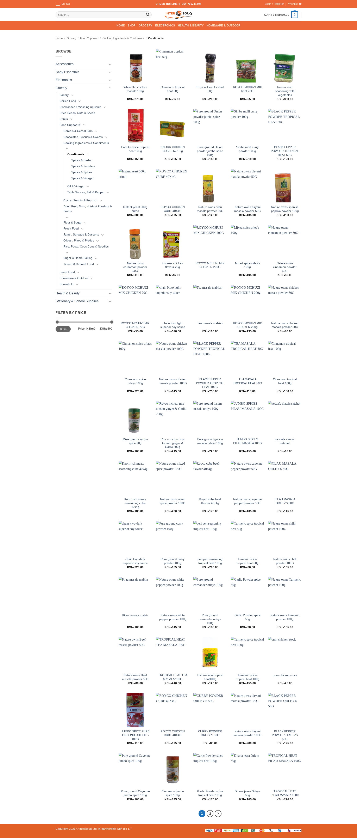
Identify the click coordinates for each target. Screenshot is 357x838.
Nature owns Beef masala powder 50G (135, 677)
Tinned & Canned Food (78, 264)
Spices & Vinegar (82, 178)
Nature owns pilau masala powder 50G (210, 209)
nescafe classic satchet (285, 441)
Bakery (64, 95)
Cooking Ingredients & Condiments (123, 38)
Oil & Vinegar (75, 186)
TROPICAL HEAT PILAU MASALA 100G (285, 793)
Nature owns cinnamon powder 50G (284, 267)
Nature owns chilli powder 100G (284, 561)
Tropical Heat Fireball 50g (210, 89)
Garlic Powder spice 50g (247, 617)
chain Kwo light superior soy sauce (172, 325)
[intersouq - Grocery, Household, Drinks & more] (179, 14)
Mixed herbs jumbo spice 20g (135, 441)
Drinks (64, 119)
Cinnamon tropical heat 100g (285, 381)
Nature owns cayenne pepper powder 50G (247, 501)
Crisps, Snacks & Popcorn (80, 200)
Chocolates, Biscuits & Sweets (83, 137)
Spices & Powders (83, 166)
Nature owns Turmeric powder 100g (284, 617)
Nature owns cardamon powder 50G (135, 267)
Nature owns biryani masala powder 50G (247, 209)
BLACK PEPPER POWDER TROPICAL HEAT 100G (210, 383)
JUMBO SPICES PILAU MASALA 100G (247, 441)
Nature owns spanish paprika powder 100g (285, 209)
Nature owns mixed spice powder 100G (172, 501)
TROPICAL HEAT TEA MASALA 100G (172, 677)
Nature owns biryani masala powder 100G (247, 733)
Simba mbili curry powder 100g (247, 149)
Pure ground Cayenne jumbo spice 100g (135, 793)
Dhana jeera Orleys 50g (247, 793)
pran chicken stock (285, 675)
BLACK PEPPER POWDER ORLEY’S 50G (285, 735)
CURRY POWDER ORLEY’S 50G (210, 733)
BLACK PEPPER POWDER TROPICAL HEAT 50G (285, 150)
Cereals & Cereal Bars (78, 131)
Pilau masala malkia (135, 615)
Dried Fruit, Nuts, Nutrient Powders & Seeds (87, 209)
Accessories (65, 64)
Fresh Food (71, 228)
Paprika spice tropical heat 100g (135, 149)
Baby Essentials (67, 72)
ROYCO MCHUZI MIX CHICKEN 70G (135, 325)
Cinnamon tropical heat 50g (172, 89)
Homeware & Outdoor (223, 25)
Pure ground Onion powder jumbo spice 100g (210, 150)
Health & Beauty (191, 25)
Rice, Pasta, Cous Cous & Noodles (86, 246)
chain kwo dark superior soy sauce (135, 561)
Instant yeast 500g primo (135, 209)
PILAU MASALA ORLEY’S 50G (285, 501)
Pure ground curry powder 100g (172, 561)
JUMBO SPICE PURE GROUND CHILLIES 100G (135, 735)
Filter (63, 329)
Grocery (145, 25)
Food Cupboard (89, 38)
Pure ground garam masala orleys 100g (210, 441)
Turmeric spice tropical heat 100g (247, 677)
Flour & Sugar (72, 222)
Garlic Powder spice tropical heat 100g (210, 793)
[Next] (218, 813)
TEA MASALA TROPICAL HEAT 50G (247, 381)
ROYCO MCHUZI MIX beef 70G (247, 89)
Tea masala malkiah (210, 323)
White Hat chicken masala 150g (135, 89)
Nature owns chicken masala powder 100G (173, 381)
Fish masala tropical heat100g (210, 677)
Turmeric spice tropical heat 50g (247, 561)
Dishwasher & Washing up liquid (80, 107)
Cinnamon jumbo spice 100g (173, 793)
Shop (132, 25)
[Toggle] (109, 64)
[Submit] (147, 14)
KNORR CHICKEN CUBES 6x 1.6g (173, 149)
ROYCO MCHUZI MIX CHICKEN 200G (210, 265)
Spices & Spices (81, 172)
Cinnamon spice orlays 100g (135, 381)
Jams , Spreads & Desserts (81, 234)
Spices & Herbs (81, 160)
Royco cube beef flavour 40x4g (210, 501)
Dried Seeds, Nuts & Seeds (77, 113)
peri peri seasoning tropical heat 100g (210, 561)
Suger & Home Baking (77, 258)
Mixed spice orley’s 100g (247, 265)
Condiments (75, 154)
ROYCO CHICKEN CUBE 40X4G (173, 209)
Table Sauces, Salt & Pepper (86, 192)
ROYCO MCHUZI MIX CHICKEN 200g (247, 325)
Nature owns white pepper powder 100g (172, 617)
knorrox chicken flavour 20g (172, 265)
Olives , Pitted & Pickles (78, 240)
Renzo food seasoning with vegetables (285, 90)
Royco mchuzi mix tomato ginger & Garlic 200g (172, 443)
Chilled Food (68, 101)
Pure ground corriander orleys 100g (210, 618)
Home (121, 25)
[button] (63, 4)
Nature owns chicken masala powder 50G (285, 325)
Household (67, 284)
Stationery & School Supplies (77, 301)
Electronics (165, 25)
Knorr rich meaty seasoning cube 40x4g (135, 502)
